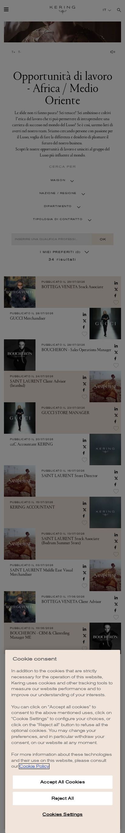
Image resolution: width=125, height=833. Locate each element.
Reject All (63, 798)
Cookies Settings (62, 814)
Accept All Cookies (62, 782)
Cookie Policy (34, 766)
